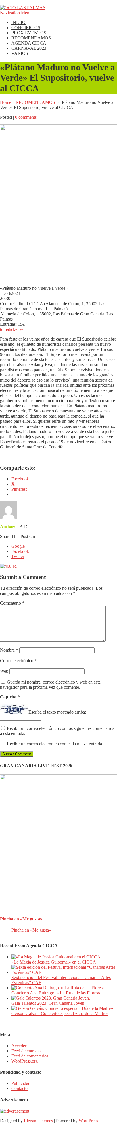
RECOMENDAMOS (31, 37)
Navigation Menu (16, 12)
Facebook (20, 551)
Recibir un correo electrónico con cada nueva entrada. (55, 743)
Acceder (18, 1045)
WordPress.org (24, 1061)
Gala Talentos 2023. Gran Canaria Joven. (48, 1003)
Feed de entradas (26, 1050)
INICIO (18, 22)
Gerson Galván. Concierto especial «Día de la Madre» (59, 1013)
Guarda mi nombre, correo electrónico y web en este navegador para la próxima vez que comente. (50, 685)
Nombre (9, 650)
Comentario (12, 603)
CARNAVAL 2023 (28, 48)
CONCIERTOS (25, 27)
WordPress (88, 1120)
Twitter (17, 556)
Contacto (19, 1088)
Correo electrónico (18, 660)
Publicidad (20, 1083)
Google (18, 546)
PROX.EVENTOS (28, 32)
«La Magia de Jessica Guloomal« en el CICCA (53, 962)
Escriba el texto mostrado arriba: (57, 712)
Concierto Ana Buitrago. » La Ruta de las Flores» (55, 992)
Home (5, 102)
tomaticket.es (11, 329)
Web (4, 671)
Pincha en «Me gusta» (21, 918)
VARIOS (19, 53)
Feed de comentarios (29, 1056)
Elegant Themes (38, 1120)
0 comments (26, 117)
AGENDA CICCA (28, 43)
